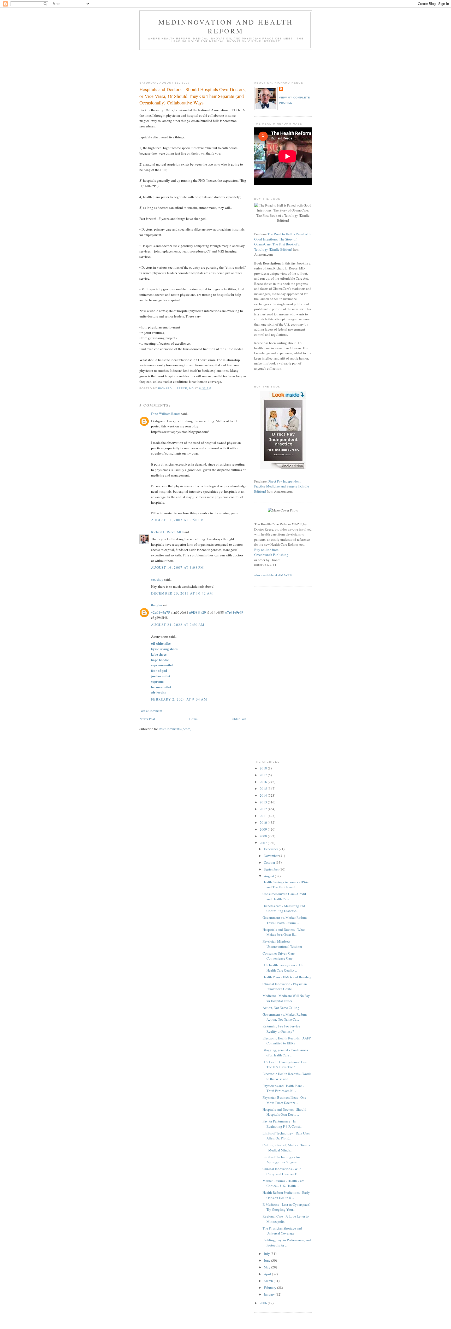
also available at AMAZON (273, 575)
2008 (264, 836)
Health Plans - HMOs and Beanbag (287, 977)
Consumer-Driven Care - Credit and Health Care (284, 896)
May (267, 1267)
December (271, 848)
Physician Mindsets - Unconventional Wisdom (282, 944)
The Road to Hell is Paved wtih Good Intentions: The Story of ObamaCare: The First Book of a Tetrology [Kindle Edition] (282, 242)
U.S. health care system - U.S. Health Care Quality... (283, 968)
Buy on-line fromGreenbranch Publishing (271, 552)
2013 (264, 802)
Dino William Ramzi (165, 413)
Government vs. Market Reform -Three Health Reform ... (285, 920)
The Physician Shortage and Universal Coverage (282, 1231)
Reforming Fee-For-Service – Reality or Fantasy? (283, 1029)
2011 (264, 815)
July (267, 1253)
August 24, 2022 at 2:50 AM (178, 624)
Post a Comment (150, 710)
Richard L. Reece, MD (166, 532)
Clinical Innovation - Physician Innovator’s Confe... (285, 986)
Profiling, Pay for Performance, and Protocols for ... (287, 1243)
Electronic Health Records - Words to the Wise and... (287, 1076)
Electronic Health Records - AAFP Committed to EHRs (287, 1041)
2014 (264, 795)
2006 (264, 1303)
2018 (264, 768)
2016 (264, 781)
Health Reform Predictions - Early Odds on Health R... (286, 1195)
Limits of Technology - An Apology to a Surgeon (281, 1160)
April (268, 1274)
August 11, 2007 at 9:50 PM (177, 520)
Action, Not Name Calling (281, 1007)
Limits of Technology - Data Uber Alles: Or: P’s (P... (286, 1136)
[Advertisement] (234, 64)
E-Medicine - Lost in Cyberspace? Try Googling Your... (287, 1207)
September (272, 869)
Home (193, 718)
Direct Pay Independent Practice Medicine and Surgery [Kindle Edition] (281, 486)
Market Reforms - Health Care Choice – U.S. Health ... (283, 1183)
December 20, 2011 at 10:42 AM (182, 593)
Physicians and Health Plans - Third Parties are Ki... (283, 1088)
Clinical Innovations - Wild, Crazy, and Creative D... (282, 1171)
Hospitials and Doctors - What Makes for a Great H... (284, 932)
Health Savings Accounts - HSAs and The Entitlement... (285, 885)
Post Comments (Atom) (175, 728)
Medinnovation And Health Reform (225, 26)
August (269, 876)
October (270, 862)
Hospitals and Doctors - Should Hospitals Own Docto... (284, 1112)
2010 (264, 822)
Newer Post (147, 718)
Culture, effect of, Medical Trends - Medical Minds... (286, 1147)
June (267, 1260)
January (270, 1294)
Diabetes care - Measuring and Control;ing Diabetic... (284, 908)
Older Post (239, 718)
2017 (264, 775)
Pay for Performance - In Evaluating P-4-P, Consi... (282, 1124)
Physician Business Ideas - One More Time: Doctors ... (284, 1100)
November (271, 855)
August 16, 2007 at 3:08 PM (177, 567)
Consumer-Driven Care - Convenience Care (279, 956)
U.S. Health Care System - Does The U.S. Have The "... (284, 1064)
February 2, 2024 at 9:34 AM (179, 699)
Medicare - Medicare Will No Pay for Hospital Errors (286, 998)
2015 (264, 788)
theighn (156, 605)
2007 (264, 842)
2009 (264, 829)
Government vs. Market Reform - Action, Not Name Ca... (285, 1017)
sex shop (157, 579)
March (269, 1280)
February (270, 1287)
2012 (264, 809)
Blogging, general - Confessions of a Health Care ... (285, 1052)
